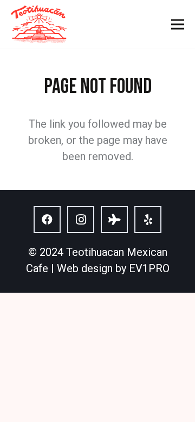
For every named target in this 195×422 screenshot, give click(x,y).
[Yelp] (147, 219)
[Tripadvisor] (114, 219)
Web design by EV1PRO (113, 268)
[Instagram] (80, 219)
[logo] (39, 24)
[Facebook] (47, 219)
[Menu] (177, 24)
